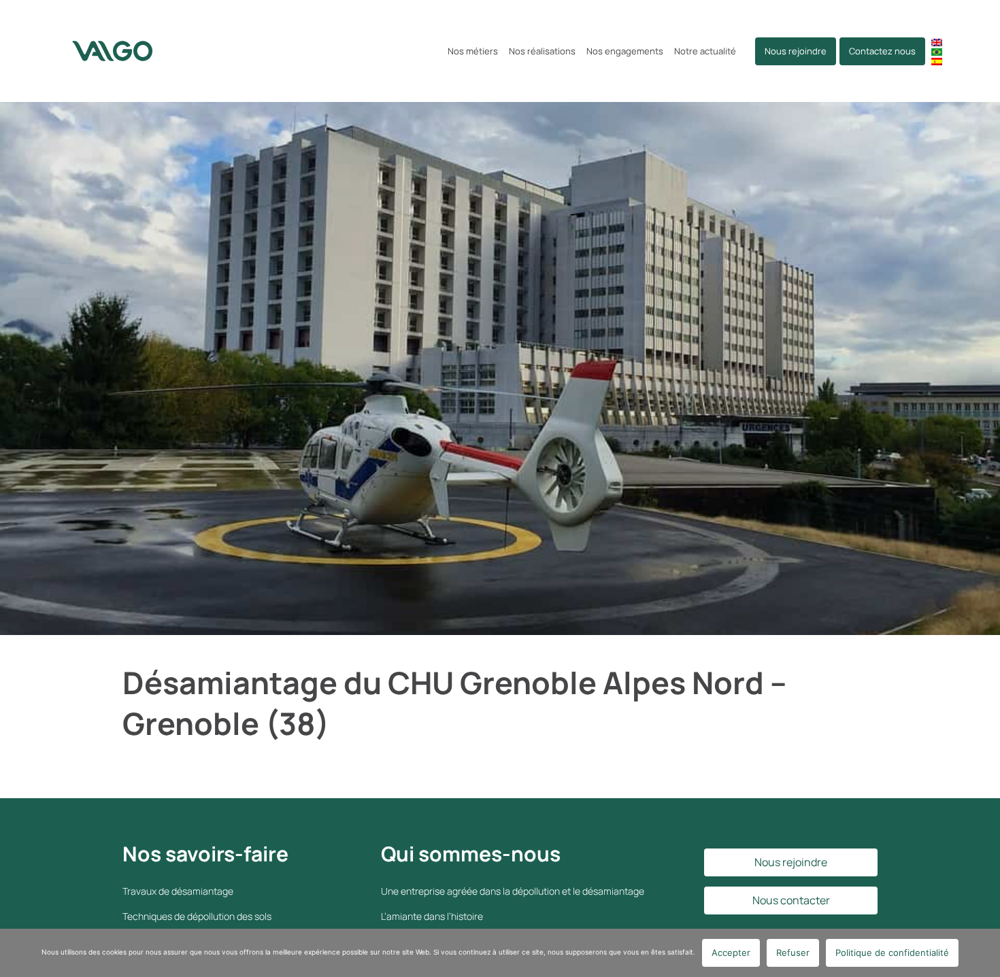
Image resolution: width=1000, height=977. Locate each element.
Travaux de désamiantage (177, 891)
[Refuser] (983, 953)
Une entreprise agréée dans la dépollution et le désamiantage (512, 891)
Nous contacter (791, 900)
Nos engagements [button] (624, 51)
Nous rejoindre (796, 51)
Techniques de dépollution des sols (196, 916)
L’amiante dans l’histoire (432, 916)
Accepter (731, 952)
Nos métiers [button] (473, 51)
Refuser (793, 952)
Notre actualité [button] (705, 51)
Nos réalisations (542, 51)
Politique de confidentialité (892, 952)
